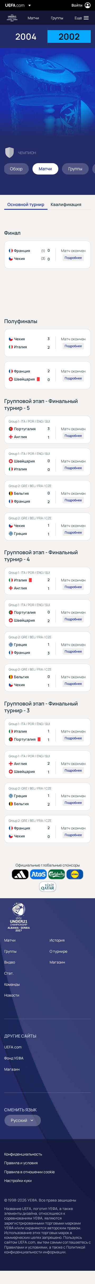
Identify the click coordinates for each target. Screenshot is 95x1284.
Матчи (10, 940)
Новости (11, 995)
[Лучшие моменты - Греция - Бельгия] (47, 797)
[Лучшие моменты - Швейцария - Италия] (47, 462)
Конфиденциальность (23, 1154)
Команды (12, 984)
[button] (80, 18)
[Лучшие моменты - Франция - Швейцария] (47, 375)
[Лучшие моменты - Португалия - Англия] (47, 430)
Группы (10, 951)
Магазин (57, 962)
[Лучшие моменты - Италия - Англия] (47, 581)
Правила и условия (21, 1162)
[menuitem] (34, 18)
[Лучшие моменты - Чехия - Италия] (47, 343)
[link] (33, 18)
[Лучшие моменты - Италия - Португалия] (47, 732)
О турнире (58, 951)
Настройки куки (18, 1180)
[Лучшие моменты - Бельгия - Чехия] (47, 678)
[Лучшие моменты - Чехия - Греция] (47, 526)
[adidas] (20, 874)
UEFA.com (13, 1046)
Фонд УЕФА (13, 1058)
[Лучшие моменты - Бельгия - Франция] (47, 494)
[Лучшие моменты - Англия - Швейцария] (47, 764)
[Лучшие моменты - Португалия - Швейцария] (47, 613)
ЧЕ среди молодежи (12, 17)
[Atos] (38, 874)
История (57, 940)
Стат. (9, 973)
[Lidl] (74, 874)
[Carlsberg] (56, 874)
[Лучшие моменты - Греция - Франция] (47, 645)
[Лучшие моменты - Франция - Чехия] (47, 255)
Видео (9, 962)
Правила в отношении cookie (29, 1171)
